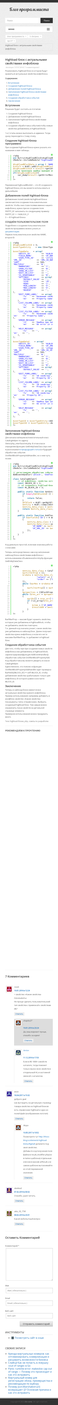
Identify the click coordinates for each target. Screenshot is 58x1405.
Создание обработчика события (23, 97)
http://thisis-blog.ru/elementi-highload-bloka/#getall (36, 1140)
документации (12, 231)
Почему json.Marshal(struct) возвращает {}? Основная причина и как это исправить (29, 1389)
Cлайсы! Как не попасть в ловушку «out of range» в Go (28, 1364)
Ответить (19, 1014)
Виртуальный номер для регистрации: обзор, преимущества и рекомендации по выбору (30, 1380)
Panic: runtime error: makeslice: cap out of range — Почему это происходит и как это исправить (30, 1371)
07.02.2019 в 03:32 (22, 1192)
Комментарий (12, 1246)
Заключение (14, 100)
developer (9, 67)
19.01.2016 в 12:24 (22, 990)
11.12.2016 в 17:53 (31, 1057)
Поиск (47, 20)
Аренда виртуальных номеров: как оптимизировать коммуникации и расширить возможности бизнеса (28, 1356)
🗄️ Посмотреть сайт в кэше (27, 1337)
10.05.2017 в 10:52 (31, 1132)
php (26, 721)
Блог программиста (29, 9)
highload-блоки (17, 721)
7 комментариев (31, 67)
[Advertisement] (29, 848)
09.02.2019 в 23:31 (22, 1215)
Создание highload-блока (20, 85)
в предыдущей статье (30, 449)
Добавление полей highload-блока (24, 88)
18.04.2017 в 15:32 (22, 1095)
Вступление (13, 82)
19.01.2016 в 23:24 (31, 1028)
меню (11, 29)
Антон (26, 1050)
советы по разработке (38, 721)
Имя (7, 1285)
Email (7, 1298)
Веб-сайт (9, 1311)
